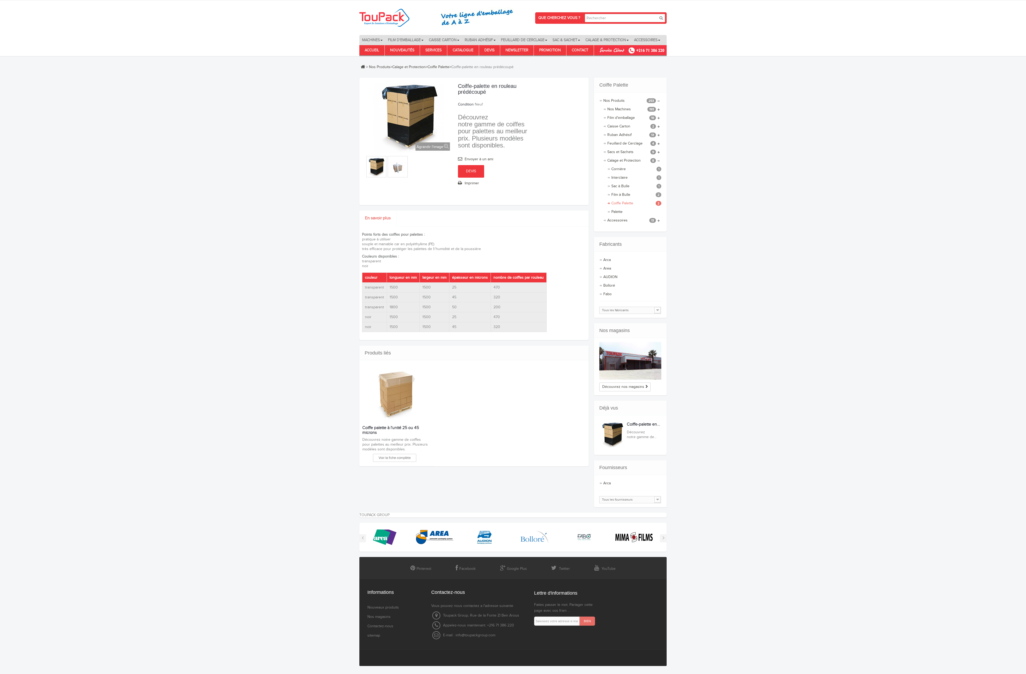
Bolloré (609, 285)
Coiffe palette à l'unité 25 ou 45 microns (390, 430)
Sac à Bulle (635, 186)
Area (607, 268)
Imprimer (472, 183)
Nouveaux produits (383, 607)
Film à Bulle (635, 195)
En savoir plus (378, 218)
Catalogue (463, 50)
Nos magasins (614, 330)
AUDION (610, 277)
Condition (466, 104)
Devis (489, 50)
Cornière (635, 169)
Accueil (372, 50)
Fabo (607, 294)
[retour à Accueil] (363, 66)
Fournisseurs (613, 467)
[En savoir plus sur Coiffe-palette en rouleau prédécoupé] (612, 435)
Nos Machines (630, 109)
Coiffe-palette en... (643, 424)
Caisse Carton (630, 126)
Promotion (550, 50)
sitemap (373, 635)
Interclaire (635, 178)
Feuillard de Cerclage (630, 143)
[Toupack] (439, 17)
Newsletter (517, 50)
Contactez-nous (380, 626)
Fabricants (610, 244)
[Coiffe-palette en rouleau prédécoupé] (376, 167)
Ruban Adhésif (630, 135)
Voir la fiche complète (395, 458)
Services (433, 50)
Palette (617, 212)
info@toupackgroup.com (475, 635)
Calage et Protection (409, 67)
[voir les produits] (384, 537)
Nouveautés (402, 50)
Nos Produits (379, 67)
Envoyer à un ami (479, 159)
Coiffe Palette (438, 67)
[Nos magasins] (630, 361)
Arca (607, 260)
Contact (580, 50)
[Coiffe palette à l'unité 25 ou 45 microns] (395, 396)
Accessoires (630, 220)
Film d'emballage (630, 118)
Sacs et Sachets (630, 152)
